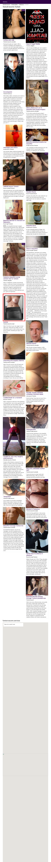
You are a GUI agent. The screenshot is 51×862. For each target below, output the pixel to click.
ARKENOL (5, 2)
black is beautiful (32, 248)
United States (14, 4)
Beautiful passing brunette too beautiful (36, 143)
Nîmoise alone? (31, 343)
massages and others (10, 147)
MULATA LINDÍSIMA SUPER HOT (35, 469)
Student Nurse (31, 192)
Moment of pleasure (33, 509)
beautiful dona (31, 225)
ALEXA (5, 322)
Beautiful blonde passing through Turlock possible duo (36, 597)
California (21, 4)
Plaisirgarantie (31, 429)
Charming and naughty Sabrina (13, 360)
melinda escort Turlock (11, 186)
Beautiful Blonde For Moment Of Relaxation (14, 221)
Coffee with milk (8, 40)
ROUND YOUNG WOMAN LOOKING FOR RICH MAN (34, 393)
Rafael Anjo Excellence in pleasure (34, 554)
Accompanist (7, 92)
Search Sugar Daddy (33, 44)
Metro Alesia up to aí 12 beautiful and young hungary (35, 108)
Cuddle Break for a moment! (12, 397)
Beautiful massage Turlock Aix (13, 526)
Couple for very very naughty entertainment (13, 457)
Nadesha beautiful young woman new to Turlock (11, 278)
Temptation (7, 496)
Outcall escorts (6, 4)
